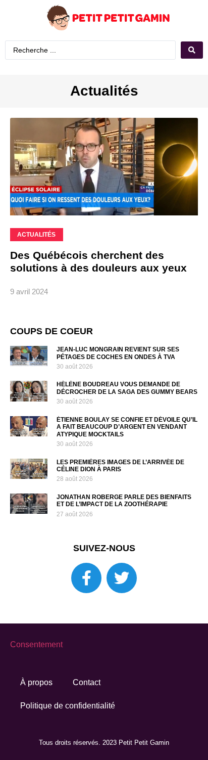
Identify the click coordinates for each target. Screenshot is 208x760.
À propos (36, 682)
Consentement (36, 644)
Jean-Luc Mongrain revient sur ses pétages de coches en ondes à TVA (118, 353)
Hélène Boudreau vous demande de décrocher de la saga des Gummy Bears (127, 388)
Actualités (104, 91)
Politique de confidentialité (67, 705)
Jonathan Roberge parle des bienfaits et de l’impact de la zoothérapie (124, 501)
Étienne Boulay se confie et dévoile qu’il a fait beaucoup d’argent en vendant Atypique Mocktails (127, 427)
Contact (86, 682)
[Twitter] (122, 578)
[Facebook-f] (86, 578)
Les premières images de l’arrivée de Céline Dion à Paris (120, 466)
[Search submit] (192, 50)
